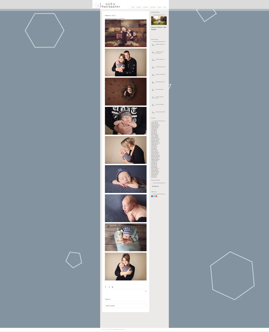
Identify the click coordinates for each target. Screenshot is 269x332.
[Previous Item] (153, 21)
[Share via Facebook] (105, 287)
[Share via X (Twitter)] (109, 287)
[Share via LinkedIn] (112, 287)
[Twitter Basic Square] (154, 196)
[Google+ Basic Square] (156, 196)
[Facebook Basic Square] (152, 196)
